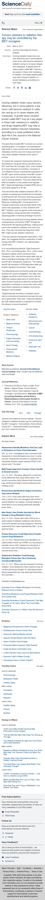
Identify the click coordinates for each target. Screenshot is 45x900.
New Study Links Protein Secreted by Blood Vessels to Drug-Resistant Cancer (21, 513)
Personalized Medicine (11, 350)
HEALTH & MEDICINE (9, 671)
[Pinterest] (22, 87)
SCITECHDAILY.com (18, 581)
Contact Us (9, 861)
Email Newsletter (12, 811)
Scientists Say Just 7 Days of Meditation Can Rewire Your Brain (21, 786)
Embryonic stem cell (35, 341)
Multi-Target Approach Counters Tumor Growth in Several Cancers (22, 470)
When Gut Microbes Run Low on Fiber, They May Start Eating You (21, 780)
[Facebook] (14, 87)
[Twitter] (18, 87)
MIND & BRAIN (7, 686)
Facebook (9, 833)
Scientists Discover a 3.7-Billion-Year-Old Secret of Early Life (22, 611)
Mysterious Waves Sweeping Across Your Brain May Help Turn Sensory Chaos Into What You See (22, 752)
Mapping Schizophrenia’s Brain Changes (20, 626)
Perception (7, 690)
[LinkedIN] (25, 87)
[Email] (29, 87)
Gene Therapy (12, 345)
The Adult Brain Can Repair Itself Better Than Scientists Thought (21, 765)
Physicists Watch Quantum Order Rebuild (20, 645)
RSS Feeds (10, 815)
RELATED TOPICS (9, 309)
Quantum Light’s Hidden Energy (16, 656)
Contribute (27, 868)
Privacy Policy (9, 871)
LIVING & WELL (7, 701)
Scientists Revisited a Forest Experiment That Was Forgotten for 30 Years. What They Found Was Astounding (22, 603)
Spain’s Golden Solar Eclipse (15, 641)
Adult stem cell (35, 346)
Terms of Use (37, 871)
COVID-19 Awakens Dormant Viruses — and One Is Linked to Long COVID (21, 774)
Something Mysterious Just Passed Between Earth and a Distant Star (22, 595)
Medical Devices (13, 323)
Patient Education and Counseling (13, 339)
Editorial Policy (23, 871)
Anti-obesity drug (36, 335)
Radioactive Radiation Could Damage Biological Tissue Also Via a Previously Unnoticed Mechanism (19, 558)
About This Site (8, 868)
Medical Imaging (13, 356)
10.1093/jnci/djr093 (29, 404)
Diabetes (32, 350)
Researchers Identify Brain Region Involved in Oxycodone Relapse (22, 492)
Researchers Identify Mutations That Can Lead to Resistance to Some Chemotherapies (22, 448)
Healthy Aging (9, 682)
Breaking (6, 621)
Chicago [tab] (37, 413)
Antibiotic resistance (33, 315)
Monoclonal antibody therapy (35, 322)
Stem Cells (10, 319)
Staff (19, 868)
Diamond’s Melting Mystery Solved (17, 634)
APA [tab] (28, 413)
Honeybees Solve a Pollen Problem (18, 660)
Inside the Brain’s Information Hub (17, 649)
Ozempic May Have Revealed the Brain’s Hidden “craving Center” (20, 759)
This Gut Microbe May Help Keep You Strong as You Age (23, 735)
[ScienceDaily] (17, 4)
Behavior (7, 697)
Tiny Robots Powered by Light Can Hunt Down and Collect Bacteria (22, 741)
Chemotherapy (35, 331)
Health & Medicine (11, 314)
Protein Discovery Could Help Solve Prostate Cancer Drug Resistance (21, 535)
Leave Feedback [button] (12, 857)
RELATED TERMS (32, 309)
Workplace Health (10, 678)
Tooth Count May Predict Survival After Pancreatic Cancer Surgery (19, 730)
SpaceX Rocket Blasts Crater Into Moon (19, 637)
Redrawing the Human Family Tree (17, 630)
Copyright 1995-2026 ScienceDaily (18, 875)
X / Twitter (9, 837)
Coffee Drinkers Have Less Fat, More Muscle (21, 652)
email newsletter (33, 14)
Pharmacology (12, 334)
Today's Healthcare (10, 329)
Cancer (32, 327)
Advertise (37, 868)
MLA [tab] (21, 413)
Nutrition (6, 713)
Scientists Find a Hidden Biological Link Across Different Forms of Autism (21, 588)
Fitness (6, 709)
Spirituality (7, 694)
